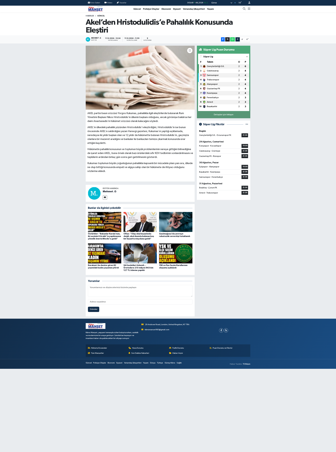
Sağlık (179, 363)
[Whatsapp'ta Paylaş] (232, 39)
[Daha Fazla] (237, 39)
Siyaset (177, 9)
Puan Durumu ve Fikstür (222, 348)
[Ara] (244, 9)
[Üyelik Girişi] (248, 3)
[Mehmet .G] (94, 193)
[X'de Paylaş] (227, 39)
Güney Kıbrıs (170, 363)
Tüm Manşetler (97, 353)
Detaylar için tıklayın (223, 115)
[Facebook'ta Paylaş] (223, 39)
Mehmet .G (109, 191)
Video (109, 3)
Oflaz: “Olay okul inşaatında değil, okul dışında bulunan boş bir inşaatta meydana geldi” (139, 236)
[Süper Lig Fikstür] (247, 124)
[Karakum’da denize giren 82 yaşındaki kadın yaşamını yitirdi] (104, 253)
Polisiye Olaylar (151, 9)
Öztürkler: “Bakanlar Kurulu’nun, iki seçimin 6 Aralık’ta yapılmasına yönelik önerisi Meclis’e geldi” (104, 236)
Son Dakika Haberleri (140, 353)
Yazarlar (122, 3)
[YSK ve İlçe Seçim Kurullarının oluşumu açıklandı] (175, 253)
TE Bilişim (246, 364)
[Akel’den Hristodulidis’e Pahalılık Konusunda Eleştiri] (140, 78)
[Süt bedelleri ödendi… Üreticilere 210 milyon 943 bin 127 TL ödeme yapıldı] (140, 253)
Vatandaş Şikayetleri (194, 9)
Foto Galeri (95, 3)
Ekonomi (166, 9)
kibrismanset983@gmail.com (157, 330)
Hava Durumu (137, 348)
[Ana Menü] (249, 9)
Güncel (137, 9)
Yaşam (210, 9)
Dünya (152, 363)
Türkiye (160, 363)
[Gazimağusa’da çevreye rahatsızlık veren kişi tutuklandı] (175, 222)
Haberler (90, 16)
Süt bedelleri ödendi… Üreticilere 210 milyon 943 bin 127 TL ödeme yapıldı (138, 267)
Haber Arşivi (177, 353)
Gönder (94, 309)
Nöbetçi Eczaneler (99, 348)
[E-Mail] (105, 197)
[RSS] (226, 330)
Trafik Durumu (178, 348)
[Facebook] (221, 330)
